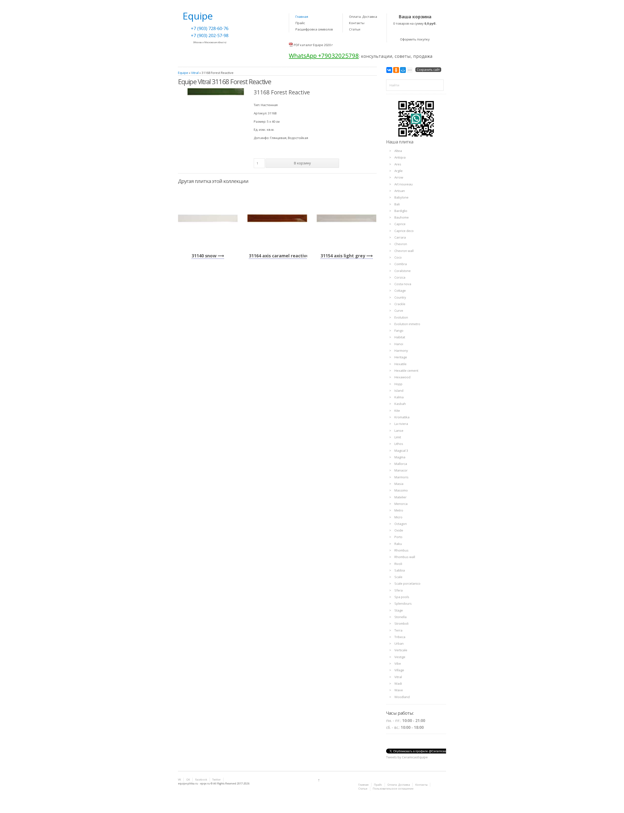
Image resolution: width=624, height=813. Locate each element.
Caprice (400, 224)
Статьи (354, 29)
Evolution (401, 317)
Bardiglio (400, 211)
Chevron (400, 244)
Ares (397, 164)
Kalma (399, 397)
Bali (397, 204)
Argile (398, 171)
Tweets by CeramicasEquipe (407, 757)
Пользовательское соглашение (393, 788)
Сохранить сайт (428, 70)
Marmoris (401, 477)
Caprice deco (404, 231)
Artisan (399, 191)
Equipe (183, 72)
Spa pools (401, 597)
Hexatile (400, 364)
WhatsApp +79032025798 (324, 55)
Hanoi (398, 344)
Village (399, 670)
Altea (398, 151)
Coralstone (402, 271)
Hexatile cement (406, 370)
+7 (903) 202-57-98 (209, 35)
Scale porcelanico (407, 583)
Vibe (397, 663)
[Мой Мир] (403, 70)
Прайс (300, 23)
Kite (397, 410)
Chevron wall (404, 251)
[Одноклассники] (396, 70)
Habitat (399, 337)
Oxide (398, 530)
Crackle (399, 304)
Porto (398, 537)
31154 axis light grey (343, 256)
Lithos (398, 444)
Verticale (400, 650)
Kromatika (402, 417)
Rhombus (401, 550)
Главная (301, 16)
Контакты (356, 23)
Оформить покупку (415, 39)
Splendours (403, 603)
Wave (398, 690)
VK (179, 779)
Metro (398, 510)
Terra (398, 630)
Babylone (401, 197)
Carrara (400, 237)
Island (398, 390)
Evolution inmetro (407, 324)
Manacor (401, 470)
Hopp (398, 384)
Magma (399, 457)
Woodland (402, 697)
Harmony (401, 350)
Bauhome (401, 217)
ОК (188, 779)
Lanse (398, 430)
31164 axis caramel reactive (279, 256)
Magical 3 (401, 450)
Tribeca (399, 637)
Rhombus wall (404, 557)
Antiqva (400, 157)
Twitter (216, 779)
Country (400, 297)
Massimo (401, 490)
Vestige (399, 657)
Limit (397, 437)
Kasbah (400, 403)
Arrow (398, 177)
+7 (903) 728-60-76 (209, 28)
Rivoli (398, 564)
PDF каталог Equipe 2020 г (313, 45)
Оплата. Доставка (363, 16)
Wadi (398, 683)
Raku (398, 544)
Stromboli (401, 623)
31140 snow (204, 256)
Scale (398, 577)
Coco (398, 257)
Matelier (400, 497)
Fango (398, 330)
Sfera (398, 590)
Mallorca (400, 464)
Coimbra (400, 264)
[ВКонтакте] (389, 70)
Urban (399, 643)
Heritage (400, 357)
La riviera (401, 424)
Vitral (195, 72)
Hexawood (402, 377)
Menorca (401, 504)
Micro (398, 517)
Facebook (201, 779)
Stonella (400, 617)
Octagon (400, 524)
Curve (398, 310)
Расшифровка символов (314, 29)
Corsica (399, 277)
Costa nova (402, 284)
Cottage (400, 290)
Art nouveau (403, 184)
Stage (398, 610)
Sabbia (399, 570)
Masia (398, 484)
